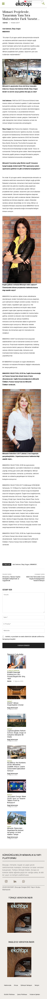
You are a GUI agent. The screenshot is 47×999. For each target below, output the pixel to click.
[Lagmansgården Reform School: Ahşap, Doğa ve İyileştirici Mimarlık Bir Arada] (16, 720)
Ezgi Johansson (12, 708)
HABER (9, 826)
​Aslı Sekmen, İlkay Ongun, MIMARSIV (25, 564)
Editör (5, 22)
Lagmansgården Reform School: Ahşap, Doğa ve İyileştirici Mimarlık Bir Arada (16, 734)
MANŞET (9, 701)
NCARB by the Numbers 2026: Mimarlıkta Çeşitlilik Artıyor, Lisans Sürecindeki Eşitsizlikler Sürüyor (16, 767)
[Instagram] (6, 881)
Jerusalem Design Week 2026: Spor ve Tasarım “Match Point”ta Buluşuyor (16, 799)
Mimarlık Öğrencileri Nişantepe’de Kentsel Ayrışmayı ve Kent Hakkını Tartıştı (15, 831)
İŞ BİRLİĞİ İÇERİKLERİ (13, 670)
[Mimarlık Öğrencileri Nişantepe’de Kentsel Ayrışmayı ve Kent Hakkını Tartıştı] (16, 817)
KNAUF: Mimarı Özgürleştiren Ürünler (15, 704)
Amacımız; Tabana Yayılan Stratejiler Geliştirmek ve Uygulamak (11, 578)
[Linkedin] (15, 881)
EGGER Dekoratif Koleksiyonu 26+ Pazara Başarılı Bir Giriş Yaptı (16, 675)
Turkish (29, 1)
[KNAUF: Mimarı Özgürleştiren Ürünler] (16, 692)
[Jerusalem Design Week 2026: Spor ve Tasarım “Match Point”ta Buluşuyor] (16, 786)
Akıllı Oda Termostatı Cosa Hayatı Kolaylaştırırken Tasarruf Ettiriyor (35, 578)
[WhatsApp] (23, 881)
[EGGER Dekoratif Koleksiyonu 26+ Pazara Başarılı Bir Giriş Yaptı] (16, 662)
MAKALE (9, 761)
